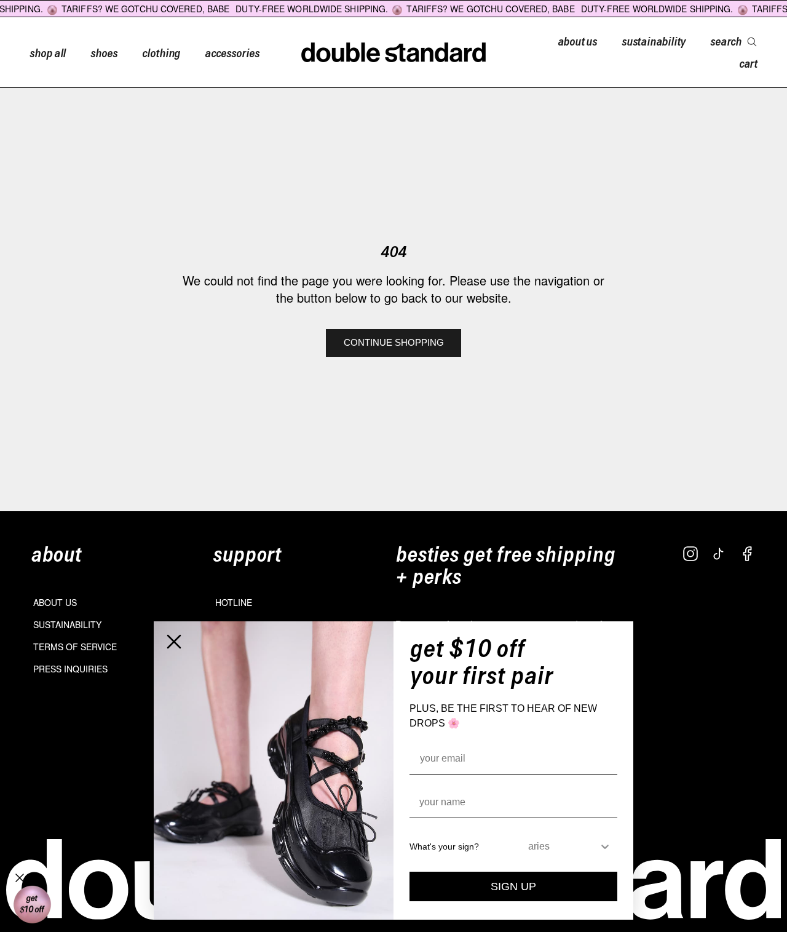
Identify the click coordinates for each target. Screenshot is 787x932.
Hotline (233, 602)
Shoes (103, 52)
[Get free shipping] (32, 905)
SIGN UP (513, 886)
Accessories (232, 52)
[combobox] (563, 846)
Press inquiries (70, 669)
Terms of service (75, 646)
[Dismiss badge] (19, 877)
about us (577, 40)
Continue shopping (394, 342)
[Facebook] (747, 553)
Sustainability (67, 624)
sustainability (654, 40)
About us (55, 602)
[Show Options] (605, 846)
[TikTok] (719, 553)
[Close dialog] (174, 641)
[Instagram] (690, 553)
